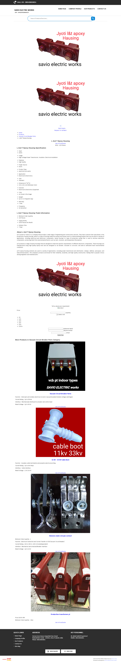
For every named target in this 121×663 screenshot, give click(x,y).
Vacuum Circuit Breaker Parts (27, 136)
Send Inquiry (61, 128)
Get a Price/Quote (60, 143)
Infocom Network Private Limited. (110, 660)
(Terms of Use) (114, 658)
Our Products (89, 9)
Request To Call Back (60, 130)
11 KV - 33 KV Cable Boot (60, 460)
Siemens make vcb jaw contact (60, 536)
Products (21, 134)
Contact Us (101, 9)
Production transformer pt (60, 614)
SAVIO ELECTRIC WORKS (24, 11)
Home (20, 132)
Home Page (62, 9)
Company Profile (75, 9)
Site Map (17, 646)
